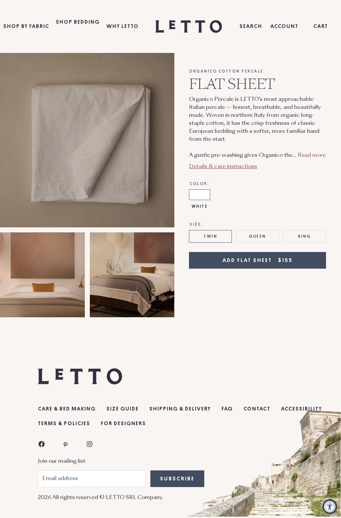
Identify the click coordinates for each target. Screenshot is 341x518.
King (304, 236)
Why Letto (122, 26)
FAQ (227, 408)
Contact (257, 408)
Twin (210, 236)
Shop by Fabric (26, 26)
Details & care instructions (223, 166)
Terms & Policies (64, 423)
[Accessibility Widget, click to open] (329, 506)
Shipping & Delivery (180, 408)
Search (251, 26)
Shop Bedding (78, 22)
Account (284, 26)
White (200, 206)
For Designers (123, 423)
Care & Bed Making (67, 408)
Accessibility (301, 408)
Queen (257, 236)
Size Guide (122, 408)
